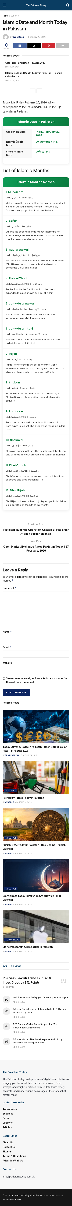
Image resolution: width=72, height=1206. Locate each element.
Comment (9, 588)
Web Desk (18, 37)
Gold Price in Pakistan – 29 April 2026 (25, 62)
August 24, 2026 (29, 755)
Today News (12, 940)
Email (7, 647)
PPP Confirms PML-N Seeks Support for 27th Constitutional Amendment (35, 1026)
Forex (8, 740)
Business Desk (12, 755)
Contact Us (9, 1147)
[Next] (39, 91)
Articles (15, 16)
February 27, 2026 (37, 37)
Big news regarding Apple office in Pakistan (28, 946)
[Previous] (32, 91)
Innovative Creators (12, 1199)
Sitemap (7, 1151)
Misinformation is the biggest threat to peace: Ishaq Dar (41, 997)
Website (7, 663)
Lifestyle (10, 838)
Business (10, 791)
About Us (8, 1142)
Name (7, 631)
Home (5, 16)
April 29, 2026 (13, 67)
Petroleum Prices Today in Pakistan (23, 797)
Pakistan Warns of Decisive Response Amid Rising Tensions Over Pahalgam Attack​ (38, 1041)
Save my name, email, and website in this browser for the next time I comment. (36, 680)
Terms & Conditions (14, 1156)
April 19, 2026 (13, 81)
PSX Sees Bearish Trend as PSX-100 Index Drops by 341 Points (27, 980)
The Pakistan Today (19, 1195)
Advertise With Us (13, 1160)
